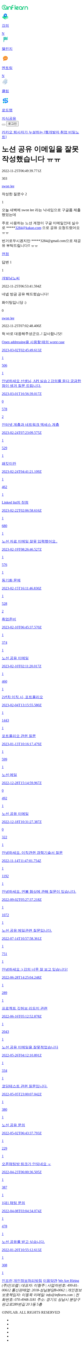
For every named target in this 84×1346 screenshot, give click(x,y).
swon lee (8, 186)
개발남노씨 (11, 278)
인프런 (7, 1281)
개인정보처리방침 (27, 1281)
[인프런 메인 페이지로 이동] (42, 7)
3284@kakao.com (28, 228)
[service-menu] (3, 124)
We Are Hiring (68, 1281)
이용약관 (50, 1281)
